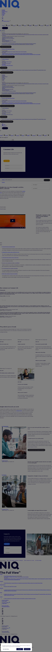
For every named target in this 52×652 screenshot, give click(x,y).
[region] (16, 647)
